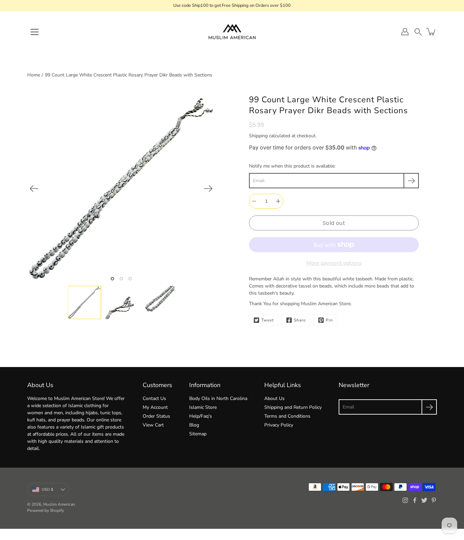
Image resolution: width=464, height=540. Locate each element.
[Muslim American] (232, 32)
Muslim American (59, 504)
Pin (329, 320)
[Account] (404, 31)
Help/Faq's (200, 416)
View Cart (153, 425)
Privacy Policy (278, 425)
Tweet (267, 320)
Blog (194, 425)
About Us (274, 398)
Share (300, 320)
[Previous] (34, 188)
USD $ (47, 489)
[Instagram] (405, 500)
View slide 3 (130, 278)
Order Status (156, 416)
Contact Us (154, 398)
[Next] (208, 188)
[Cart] (431, 31)
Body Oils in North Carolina (218, 398)
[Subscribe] (411, 180)
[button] (418, 32)
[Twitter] (424, 500)
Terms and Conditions (287, 416)
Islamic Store (203, 407)
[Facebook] (415, 500)
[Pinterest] (434, 500)
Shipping (258, 136)
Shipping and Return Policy (293, 407)
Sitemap (198, 434)
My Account (155, 407)
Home (33, 75)
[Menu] (34, 32)
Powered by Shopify (45, 510)
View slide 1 (112, 278)
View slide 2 (121, 278)
